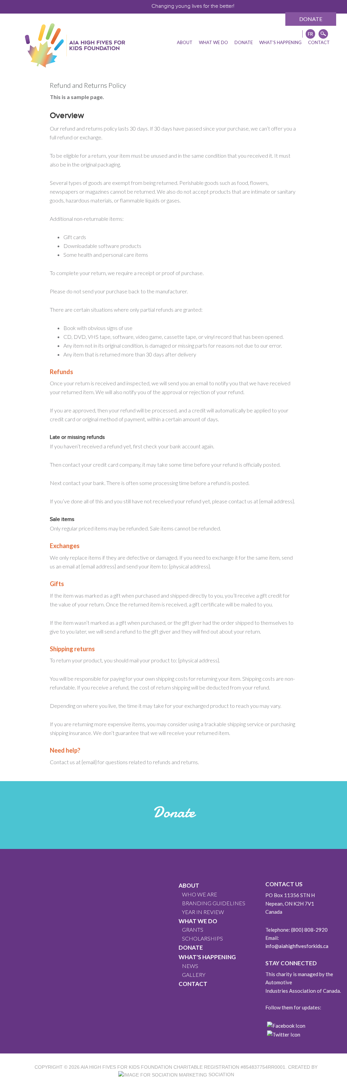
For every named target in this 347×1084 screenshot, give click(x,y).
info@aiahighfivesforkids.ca (296, 946)
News (190, 966)
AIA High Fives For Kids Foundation (126, 1067)
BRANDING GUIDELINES (213, 903)
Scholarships (202, 938)
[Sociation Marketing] (162, 1074)
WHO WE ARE (199, 894)
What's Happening (207, 957)
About (189, 885)
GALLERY (193, 974)
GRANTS (192, 929)
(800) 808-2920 (309, 930)
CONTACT (193, 983)
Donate (310, 19)
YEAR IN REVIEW (203, 912)
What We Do (198, 921)
